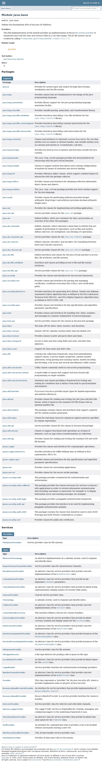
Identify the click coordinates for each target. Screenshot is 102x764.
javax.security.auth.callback (16, 485)
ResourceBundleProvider (14, 696)
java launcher (10, 59)
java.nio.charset (10, 242)
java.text (7, 313)
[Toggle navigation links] (3, 3)
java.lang (7, 95)
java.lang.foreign (11, 150)
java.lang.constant (12, 139)
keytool (20, 59)
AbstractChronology (12, 558)
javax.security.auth (12, 478)
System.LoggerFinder (13, 709)
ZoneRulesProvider (12, 738)
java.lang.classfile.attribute (16, 115)
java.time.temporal (12, 341)
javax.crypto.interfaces (14, 452)
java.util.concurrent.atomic (16, 373)
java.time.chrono (11, 331)
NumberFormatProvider (14, 673)
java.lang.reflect (10, 182)
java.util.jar (8, 399)
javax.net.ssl (9, 472)
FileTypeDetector (11, 655)
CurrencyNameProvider (14, 618)
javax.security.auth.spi (13, 504)
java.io (6, 87)
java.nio (6, 218)
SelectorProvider (11, 704)
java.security (9, 276)
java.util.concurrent (12, 368)
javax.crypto (8, 447)
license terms (36, 760)
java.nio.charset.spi (12, 250)
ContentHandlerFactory (14, 613)
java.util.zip (8, 439)
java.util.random (10, 410)
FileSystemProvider (12, 543)
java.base (6, 8)
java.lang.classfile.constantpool (18, 123)
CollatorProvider (10, 605)
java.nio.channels (11, 226)
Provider (7, 680)
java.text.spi (9, 321)
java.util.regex (9, 418)
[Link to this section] (16, 71)
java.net (6, 208)
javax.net (7, 467)
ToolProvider (9, 725)
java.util (6, 354)
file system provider (84, 33)
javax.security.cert (11, 520)
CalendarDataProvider (13, 579)
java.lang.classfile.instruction (17, 131)
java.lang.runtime (11, 189)
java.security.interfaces (14, 292)
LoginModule (9, 667)
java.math (7, 197)
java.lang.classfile (11, 110)
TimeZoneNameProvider (14, 717)
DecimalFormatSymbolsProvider (18, 642)
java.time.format (11, 336)
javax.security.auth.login (14, 499)
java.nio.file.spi (10, 271)
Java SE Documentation (62, 749)
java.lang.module (11, 166)
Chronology (8, 600)
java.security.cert (11, 281)
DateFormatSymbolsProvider (16, 634)
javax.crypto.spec (11, 460)
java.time (7, 326)
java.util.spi (8, 426)
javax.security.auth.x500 (14, 512)
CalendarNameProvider (14, 587)
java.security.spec (11, 305)
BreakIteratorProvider (13, 571)
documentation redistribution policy (64, 760)
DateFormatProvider (12, 626)
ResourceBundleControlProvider (18, 688)
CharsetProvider (10, 595)
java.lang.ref (9, 174)
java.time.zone (10, 349)
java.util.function (11, 391)
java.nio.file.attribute (13, 263)
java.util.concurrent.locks (15, 381)
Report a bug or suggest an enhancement (18, 747)
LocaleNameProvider (13, 660)
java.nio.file (8, 255)
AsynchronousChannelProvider (17, 566)
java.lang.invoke (10, 158)
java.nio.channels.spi (13, 237)
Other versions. (16, 753)
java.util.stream (10, 431)
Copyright (5, 758)
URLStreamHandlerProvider (16, 733)
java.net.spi (8, 213)
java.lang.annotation (13, 103)
